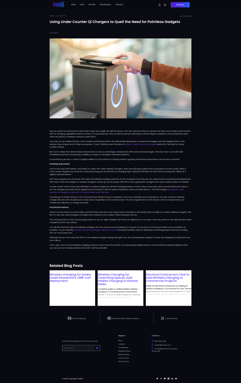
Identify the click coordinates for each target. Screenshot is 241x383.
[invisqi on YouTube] (165, 378)
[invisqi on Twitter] (157, 378)
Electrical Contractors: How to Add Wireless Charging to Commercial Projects (167, 278)
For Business (123, 347)
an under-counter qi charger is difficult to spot (95, 230)
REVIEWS (92, 5)
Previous (183, 16)
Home (52, 16)
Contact (121, 344)
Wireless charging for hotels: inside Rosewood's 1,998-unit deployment (70, 278)
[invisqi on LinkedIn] (172, 378)
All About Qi (61, 16)
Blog (120, 341)
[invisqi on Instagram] (168, 378)
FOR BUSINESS (105, 5)
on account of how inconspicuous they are (88, 192)
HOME (73, 5)
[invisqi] (58, 5)
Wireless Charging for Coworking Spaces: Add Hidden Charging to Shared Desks (118, 279)
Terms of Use (123, 358)
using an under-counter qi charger (140, 144)
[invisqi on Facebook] (161, 378)
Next (189, 16)
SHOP (82, 5)
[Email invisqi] (176, 378)
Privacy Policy (123, 361)
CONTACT (119, 5)
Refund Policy (123, 354)
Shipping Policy (124, 351)
